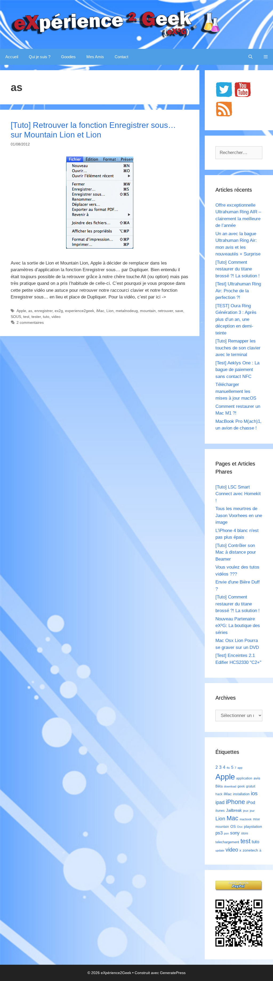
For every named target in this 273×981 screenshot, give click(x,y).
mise (256, 819)
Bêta (219, 786)
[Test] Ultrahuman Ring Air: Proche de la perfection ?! (238, 290)
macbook (246, 819)
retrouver (165, 311)
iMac (100, 311)
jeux (245, 810)
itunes (220, 811)
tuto (46, 316)
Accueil (11, 56)
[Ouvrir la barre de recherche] (250, 57)
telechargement (227, 842)
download (230, 786)
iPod (250, 802)
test (26, 316)
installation (241, 794)
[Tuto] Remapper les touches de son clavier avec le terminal (237, 347)
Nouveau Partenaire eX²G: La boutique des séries (237, 625)
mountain (148, 311)
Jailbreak (234, 810)
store (244, 833)
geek (241, 786)
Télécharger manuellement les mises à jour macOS (235, 391)
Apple (21, 311)
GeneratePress (173, 973)
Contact (121, 56)
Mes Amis (95, 56)
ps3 (219, 833)
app (240, 767)
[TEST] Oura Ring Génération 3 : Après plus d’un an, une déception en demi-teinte (235, 319)
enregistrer (43, 311)
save (179, 311)
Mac (232, 818)
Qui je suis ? (39, 56)
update (219, 850)
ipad (219, 802)
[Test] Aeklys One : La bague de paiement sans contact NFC (237, 369)
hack (218, 794)
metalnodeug (127, 311)
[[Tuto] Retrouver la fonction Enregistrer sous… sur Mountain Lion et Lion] (99, 247)
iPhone (235, 801)
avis (257, 778)
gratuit (250, 786)
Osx (240, 826)
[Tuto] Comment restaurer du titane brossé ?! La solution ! (237, 269)
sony (235, 833)
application (244, 778)
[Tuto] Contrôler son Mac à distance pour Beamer (235, 552)
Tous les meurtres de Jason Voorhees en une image (238, 515)
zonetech (250, 850)
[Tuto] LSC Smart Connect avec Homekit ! (238, 493)
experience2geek (79, 311)
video (56, 316)
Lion (110, 311)
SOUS (16, 316)
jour (252, 810)
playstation (253, 826)
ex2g (59, 311)
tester (36, 316)
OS (233, 827)
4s (228, 767)
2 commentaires (30, 322)
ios (254, 793)
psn (226, 833)
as (30, 311)
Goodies (68, 56)
